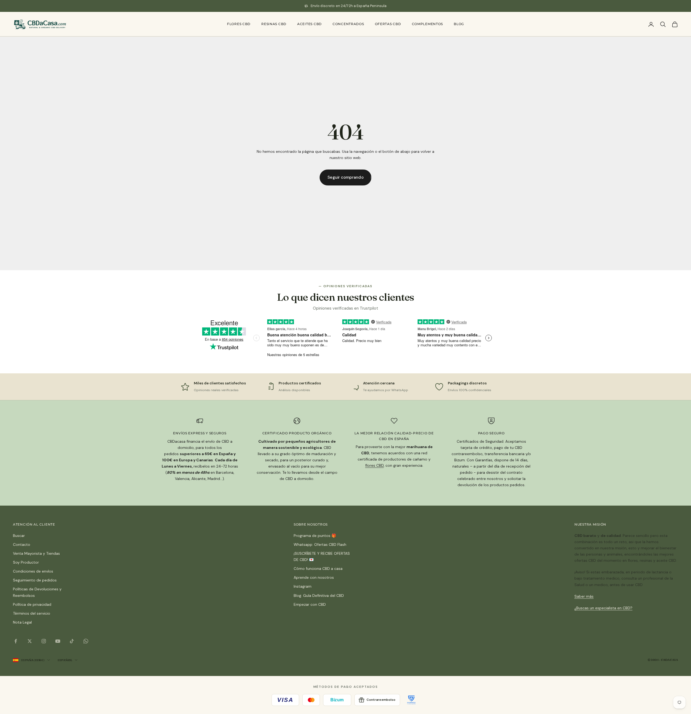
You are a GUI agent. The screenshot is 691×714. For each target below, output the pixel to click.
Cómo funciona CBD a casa (318, 568)
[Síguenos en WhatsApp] (86, 641)
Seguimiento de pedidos (35, 580)
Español (64, 660)
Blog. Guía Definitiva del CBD (319, 595)
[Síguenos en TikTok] (71, 641)
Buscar (19, 535)
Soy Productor (26, 562)
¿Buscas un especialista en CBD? (603, 607)
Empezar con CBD (310, 604)
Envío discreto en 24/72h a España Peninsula (349, 6)
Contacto (21, 544)
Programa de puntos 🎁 (315, 535)
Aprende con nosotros (314, 577)
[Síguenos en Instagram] (43, 641)
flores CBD (374, 465)
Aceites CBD (309, 24)
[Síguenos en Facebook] (15, 641)
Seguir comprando (345, 177)
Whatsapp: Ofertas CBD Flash (320, 544)
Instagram (302, 586)
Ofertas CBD (388, 24)
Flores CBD (238, 24)
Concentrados (348, 24)
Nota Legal (22, 622)
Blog (459, 24)
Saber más (584, 596)
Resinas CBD (273, 24)
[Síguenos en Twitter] (29, 641)
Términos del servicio (31, 613)
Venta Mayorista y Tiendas (36, 553)
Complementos (427, 24)
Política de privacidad (32, 604)
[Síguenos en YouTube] (57, 641)
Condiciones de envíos (33, 571)
